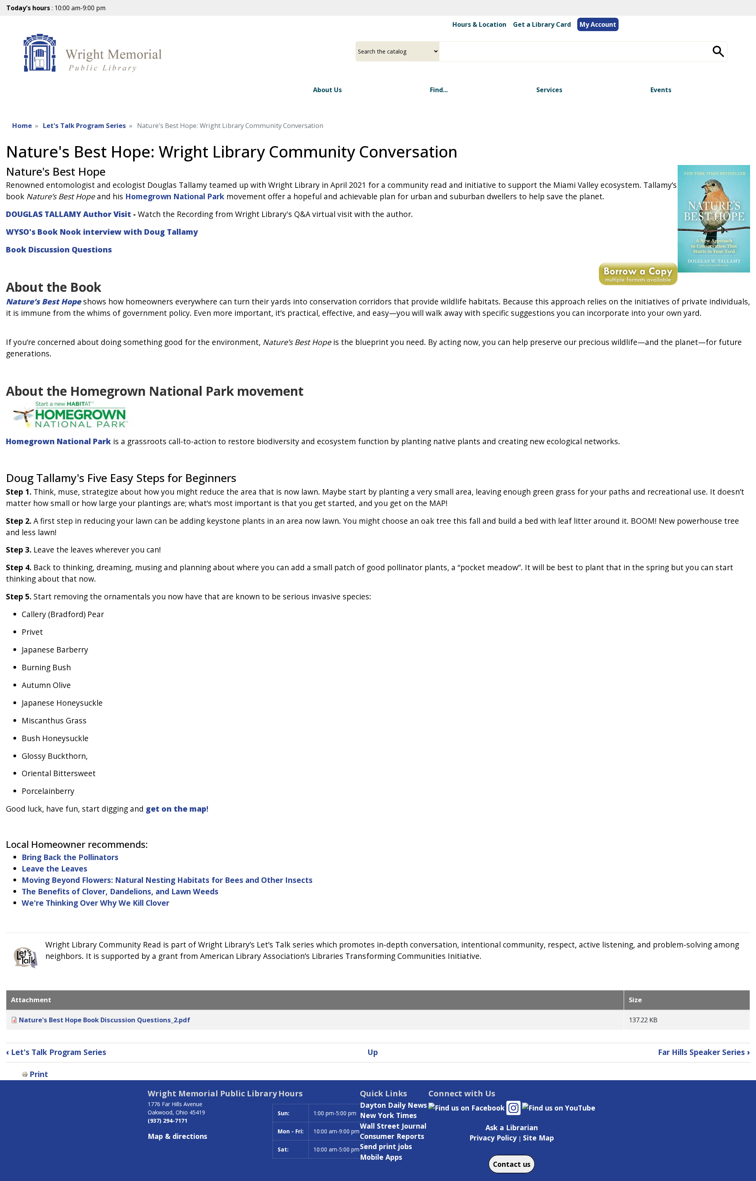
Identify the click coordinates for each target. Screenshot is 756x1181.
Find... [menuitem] (439, 89)
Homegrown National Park (174, 196)
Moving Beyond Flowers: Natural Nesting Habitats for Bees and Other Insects (167, 880)
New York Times (388, 1115)
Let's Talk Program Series (84, 125)
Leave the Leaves (54, 868)
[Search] (718, 51)
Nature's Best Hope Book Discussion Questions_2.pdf (104, 1019)
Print (39, 1074)
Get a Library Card (542, 24)
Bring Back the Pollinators (70, 857)
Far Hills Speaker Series (704, 1052)
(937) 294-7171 (167, 1120)
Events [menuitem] (660, 89)
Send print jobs (386, 1146)
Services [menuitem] (549, 89)
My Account (598, 24)
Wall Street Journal (393, 1126)
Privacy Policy (493, 1137)
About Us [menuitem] (327, 89)
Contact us (511, 1164)
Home (22, 125)
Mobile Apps (381, 1157)
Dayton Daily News (393, 1105)
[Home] (95, 53)
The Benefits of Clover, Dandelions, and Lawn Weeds (120, 891)
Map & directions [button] (177, 1136)
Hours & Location (479, 24)
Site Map (538, 1137)
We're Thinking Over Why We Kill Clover (95, 902)
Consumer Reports (392, 1136)
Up (372, 1052)
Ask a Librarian (511, 1127)
